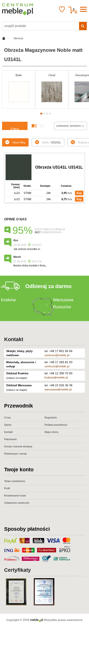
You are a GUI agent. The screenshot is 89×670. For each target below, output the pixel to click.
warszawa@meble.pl (58, 389)
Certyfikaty (17, 570)
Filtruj (15, 128)
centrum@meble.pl (56, 355)
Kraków (8, 299)
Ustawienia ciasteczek (16, 502)
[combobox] (70, 126)
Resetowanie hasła (15, 495)
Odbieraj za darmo (48, 286)
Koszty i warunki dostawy (18, 446)
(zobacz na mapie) (16, 378)
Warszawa (63, 299)
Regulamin (50, 417)
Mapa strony (51, 432)
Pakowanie (10, 439)
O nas (7, 417)
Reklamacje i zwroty (15, 453)
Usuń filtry (18, 142)
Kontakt (13, 339)
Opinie (8, 424)
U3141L (51, 142)
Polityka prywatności (55, 424)
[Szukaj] (83, 26)
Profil (7, 488)
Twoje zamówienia (14, 481)
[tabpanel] (18, 89)
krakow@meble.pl (56, 377)
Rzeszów (62, 306)
